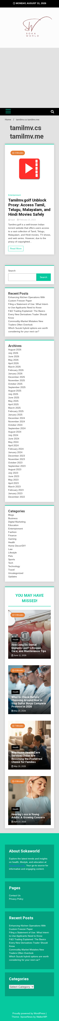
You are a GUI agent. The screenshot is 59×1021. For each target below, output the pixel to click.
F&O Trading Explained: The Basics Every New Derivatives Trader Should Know (27, 314)
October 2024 (15, 425)
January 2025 (15, 414)
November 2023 (16, 459)
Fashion (12, 532)
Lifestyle (12, 552)
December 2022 (16, 496)
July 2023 (13, 473)
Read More (16, 248)
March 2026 (14, 366)
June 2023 (13, 476)
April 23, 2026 (19, 822)
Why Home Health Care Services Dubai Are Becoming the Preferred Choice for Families (26, 757)
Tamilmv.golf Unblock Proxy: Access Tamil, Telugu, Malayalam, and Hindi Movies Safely (29, 207)
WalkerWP (41, 1016)
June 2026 (13, 356)
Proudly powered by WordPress (29, 1013)
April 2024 (13, 445)
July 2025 (13, 394)
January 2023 (15, 493)
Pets (10, 556)
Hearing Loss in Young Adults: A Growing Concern (28, 816)
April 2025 (13, 404)
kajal (12, 220)
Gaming (12, 539)
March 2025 (14, 407)
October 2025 (15, 384)
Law (10, 549)
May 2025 (13, 401)
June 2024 (13, 438)
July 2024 (13, 435)
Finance (12, 535)
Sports (11, 559)
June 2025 (13, 397)
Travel (11, 569)
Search (12, 270)
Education (13, 525)
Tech (10, 563)
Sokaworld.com (17, 865)
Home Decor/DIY (17, 545)
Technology (14, 566)
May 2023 (13, 479)
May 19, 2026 (19, 766)
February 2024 (16, 449)
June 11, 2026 (19, 655)
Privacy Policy (16, 899)
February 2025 (16, 411)
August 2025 (14, 390)
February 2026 (16, 370)
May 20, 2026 (19, 711)
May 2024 (13, 442)
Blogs (11, 515)
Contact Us (14, 895)
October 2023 (15, 462)
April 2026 (13, 363)
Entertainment (14, 195)
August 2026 (14, 349)
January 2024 (15, 452)
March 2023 (14, 486)
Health (11, 542)
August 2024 (14, 431)
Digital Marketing (17, 521)
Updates (12, 576)
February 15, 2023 (27, 220)
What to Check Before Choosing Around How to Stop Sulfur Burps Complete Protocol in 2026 (28, 702)
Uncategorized (15, 573)
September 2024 (17, 428)
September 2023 (17, 466)
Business (13, 518)
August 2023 (14, 469)
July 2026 (13, 353)
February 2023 (16, 490)
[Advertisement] (29, 77)
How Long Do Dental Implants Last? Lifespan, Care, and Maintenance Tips (28, 648)
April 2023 (13, 483)
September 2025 (17, 387)
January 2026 (15, 373)
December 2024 (16, 418)
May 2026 (13, 360)
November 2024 (16, 421)
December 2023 (16, 455)
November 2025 (16, 380)
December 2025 (16, 377)
